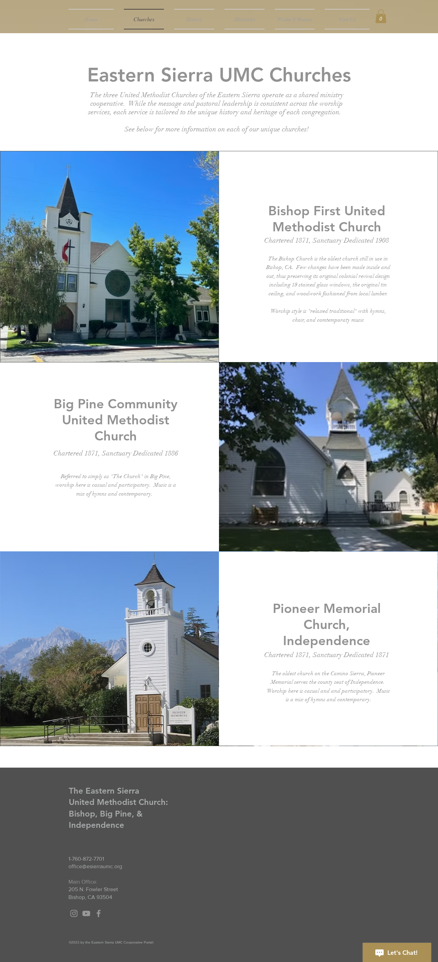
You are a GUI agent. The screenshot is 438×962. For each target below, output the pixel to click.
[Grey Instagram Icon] (74, 913)
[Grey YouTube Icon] (86, 913)
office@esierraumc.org (95, 866)
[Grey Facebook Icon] (98, 913)
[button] (381, 16)
